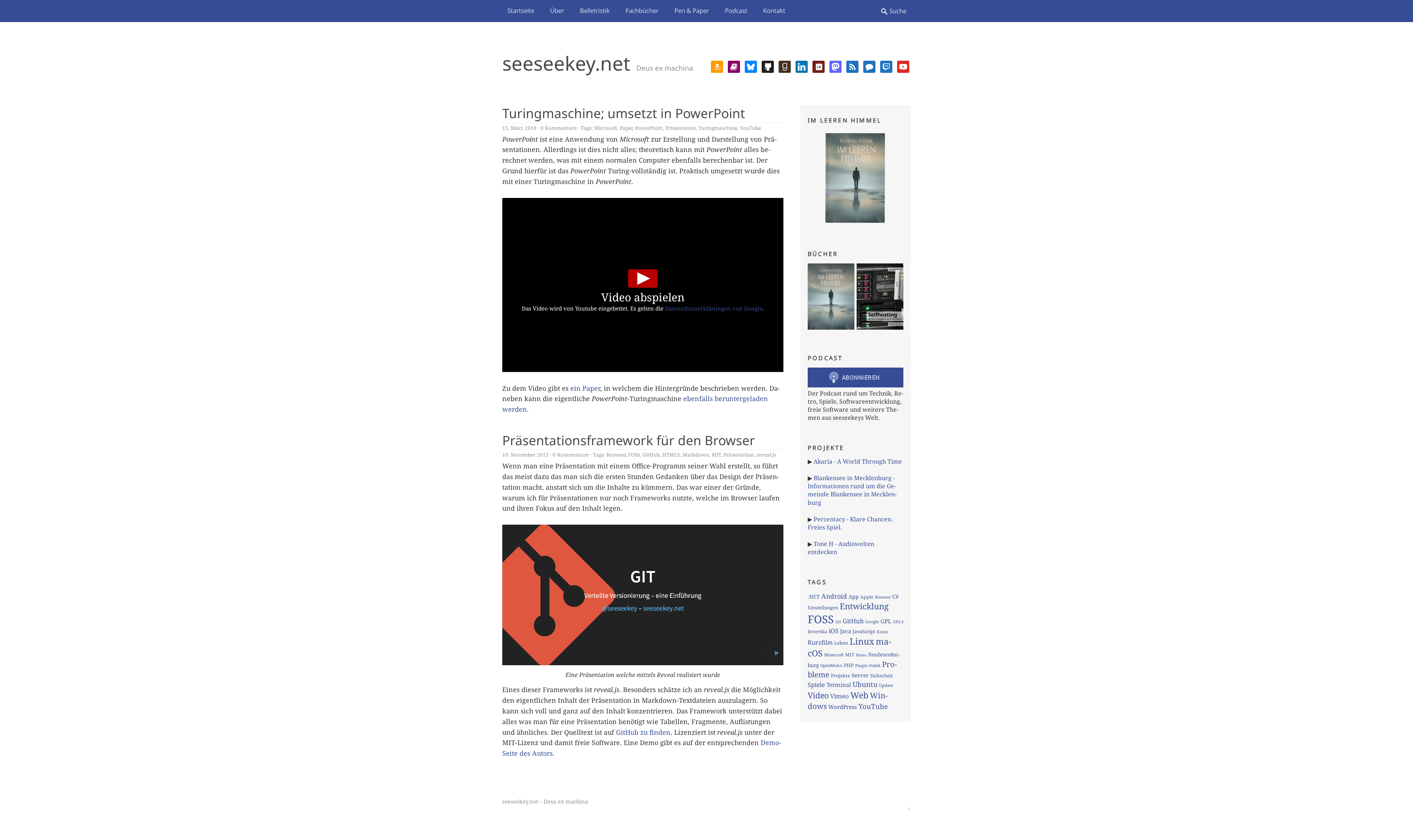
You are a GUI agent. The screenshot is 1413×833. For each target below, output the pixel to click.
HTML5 (671, 454)
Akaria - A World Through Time (858, 461)
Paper (626, 127)
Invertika (817, 631)
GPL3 (898, 621)
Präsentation (680, 127)
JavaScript (864, 631)
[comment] (869, 65)
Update (886, 685)
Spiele (816, 684)
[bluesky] (751, 65)
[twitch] (886, 65)
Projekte (840, 675)
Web (859, 695)
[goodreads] (785, 65)
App (854, 596)
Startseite (520, 10)
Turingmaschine (717, 127)
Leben (841, 642)
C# (895, 596)
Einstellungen (823, 608)
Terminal (838, 685)
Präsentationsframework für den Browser (628, 440)
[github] (768, 65)
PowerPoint (649, 127)
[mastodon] (835, 65)
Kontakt (774, 10)
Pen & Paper (691, 10)
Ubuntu (865, 684)
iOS (834, 631)
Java (845, 631)
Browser (616, 454)
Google (872, 621)
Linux (862, 641)
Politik (875, 665)
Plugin (861, 665)
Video (818, 695)
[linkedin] (802, 65)
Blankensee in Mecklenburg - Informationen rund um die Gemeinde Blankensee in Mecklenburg (852, 490)
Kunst (882, 631)
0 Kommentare (559, 127)
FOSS (634, 454)
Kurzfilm (820, 642)
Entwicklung (864, 606)
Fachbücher (642, 10)
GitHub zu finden (643, 732)
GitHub (651, 454)
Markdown (696, 454)
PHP (849, 665)
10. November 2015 (525, 454)
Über (557, 10)
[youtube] (903, 65)
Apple (867, 597)
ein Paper (585, 388)
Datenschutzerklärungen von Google (713, 308)
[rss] (852, 65)
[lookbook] (818, 65)
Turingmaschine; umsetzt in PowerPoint (623, 113)
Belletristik (595, 10)
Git (838, 621)
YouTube (750, 127)
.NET (814, 596)
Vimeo (839, 696)
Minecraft (834, 654)
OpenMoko (831, 665)
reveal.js (766, 454)
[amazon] (717, 65)
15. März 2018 (519, 127)
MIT (716, 454)
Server (860, 675)
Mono (861, 654)
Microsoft (605, 127)
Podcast (736, 10)
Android (834, 596)
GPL (886, 621)
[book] (734, 65)
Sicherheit (881, 675)
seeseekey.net (566, 63)
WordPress (842, 706)
